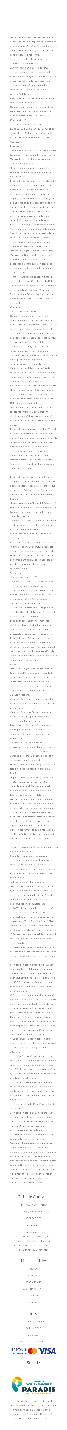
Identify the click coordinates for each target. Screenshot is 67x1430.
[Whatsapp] (36, 1369)
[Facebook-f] (30, 1369)
